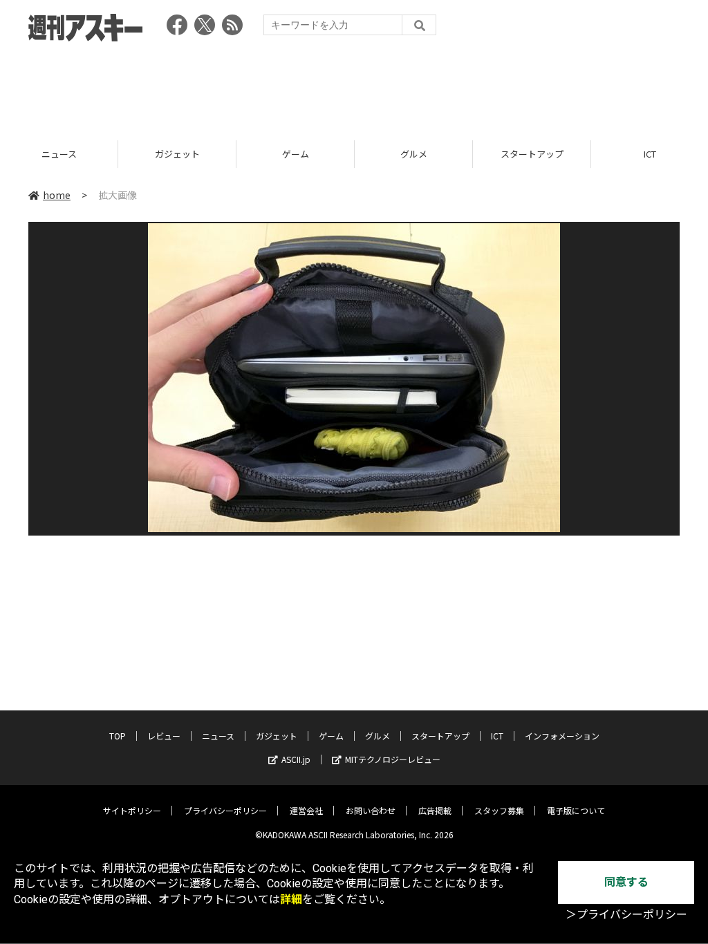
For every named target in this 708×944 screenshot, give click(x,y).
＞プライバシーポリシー (626, 914)
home (57, 195)
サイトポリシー (132, 810)
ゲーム (182, 153)
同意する (626, 882)
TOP (117, 736)
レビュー (163, 736)
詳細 (291, 899)
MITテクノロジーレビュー (392, 759)
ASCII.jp (295, 759)
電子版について (576, 810)
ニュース (218, 736)
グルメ (300, 153)
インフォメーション (562, 736)
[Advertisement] (354, 86)
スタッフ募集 (499, 810)
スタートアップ (418, 153)
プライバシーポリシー (225, 810)
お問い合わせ (370, 810)
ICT (537, 153)
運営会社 (306, 810)
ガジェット (63, 153)
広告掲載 (434, 810)
